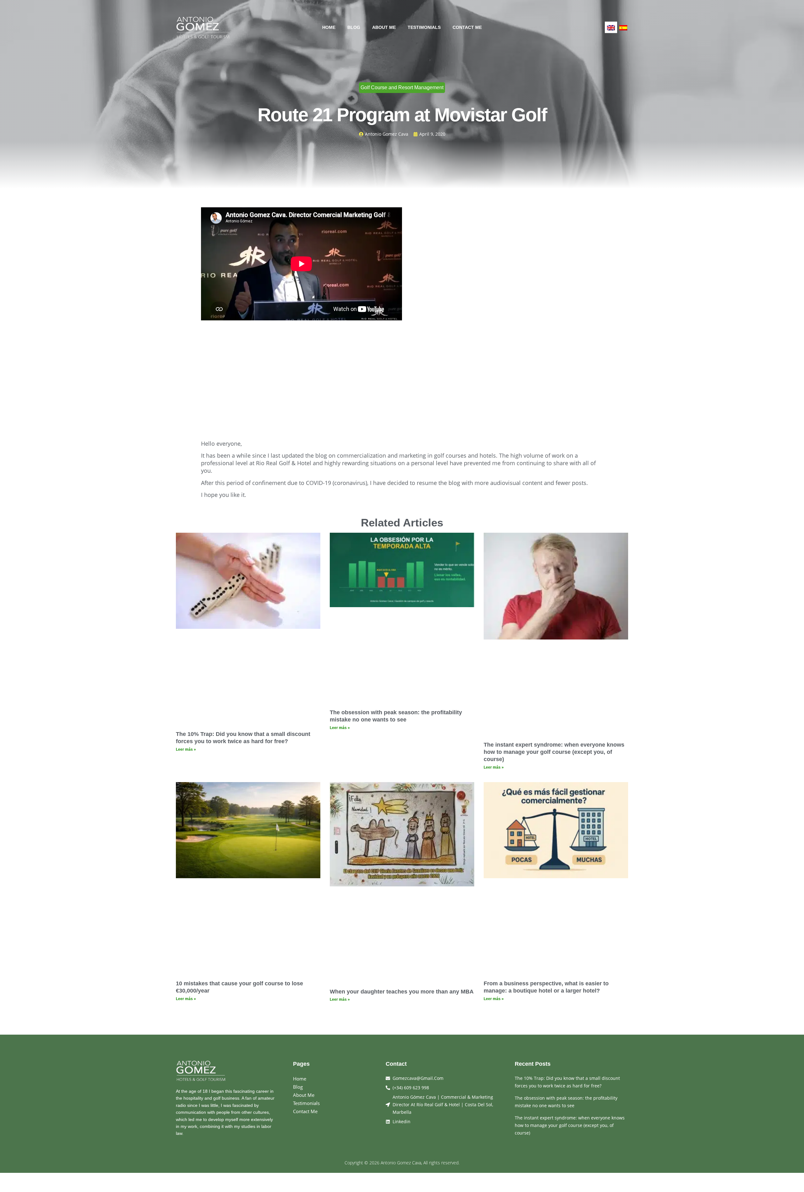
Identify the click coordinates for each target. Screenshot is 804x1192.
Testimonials (424, 27)
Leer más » (186, 749)
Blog (353, 27)
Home (328, 27)
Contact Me (467, 27)
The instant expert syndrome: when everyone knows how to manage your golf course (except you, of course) (554, 752)
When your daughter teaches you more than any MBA (402, 991)
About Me (384, 27)
